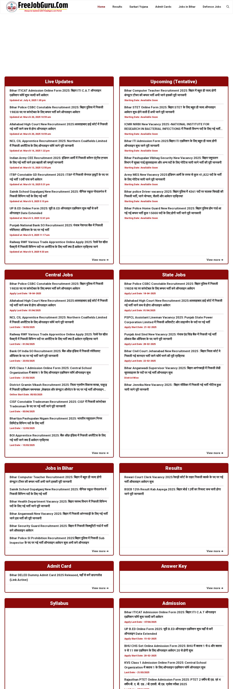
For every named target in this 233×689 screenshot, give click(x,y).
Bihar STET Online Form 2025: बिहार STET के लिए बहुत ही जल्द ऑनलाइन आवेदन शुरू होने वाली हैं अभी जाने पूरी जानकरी (170, 109)
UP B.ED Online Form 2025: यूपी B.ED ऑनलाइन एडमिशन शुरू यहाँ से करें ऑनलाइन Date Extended (54, 210)
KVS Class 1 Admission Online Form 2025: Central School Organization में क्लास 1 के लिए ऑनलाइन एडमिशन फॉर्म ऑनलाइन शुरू (51, 370)
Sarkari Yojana (138, 6)
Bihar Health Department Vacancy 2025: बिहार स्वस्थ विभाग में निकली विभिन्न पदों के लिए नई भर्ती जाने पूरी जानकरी (58, 504)
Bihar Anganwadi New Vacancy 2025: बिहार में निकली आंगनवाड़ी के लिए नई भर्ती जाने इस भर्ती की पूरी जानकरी (59, 516)
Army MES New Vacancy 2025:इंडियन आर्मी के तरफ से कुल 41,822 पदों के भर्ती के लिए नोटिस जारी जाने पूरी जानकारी (173, 177)
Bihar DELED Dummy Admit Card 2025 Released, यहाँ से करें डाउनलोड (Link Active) (56, 577)
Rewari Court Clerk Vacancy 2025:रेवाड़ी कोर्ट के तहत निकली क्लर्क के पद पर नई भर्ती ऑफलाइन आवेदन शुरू (173, 479)
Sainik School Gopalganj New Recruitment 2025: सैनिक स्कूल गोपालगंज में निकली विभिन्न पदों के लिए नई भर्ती (58, 194)
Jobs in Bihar (187, 6)
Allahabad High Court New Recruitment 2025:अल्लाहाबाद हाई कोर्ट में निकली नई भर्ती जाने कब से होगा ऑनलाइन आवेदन (59, 126)
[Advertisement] (116, 40)
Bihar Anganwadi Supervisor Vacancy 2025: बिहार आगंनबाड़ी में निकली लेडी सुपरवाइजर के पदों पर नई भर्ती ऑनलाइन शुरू (172, 370)
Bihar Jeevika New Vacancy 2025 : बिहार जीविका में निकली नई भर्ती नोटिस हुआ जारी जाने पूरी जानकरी (172, 387)
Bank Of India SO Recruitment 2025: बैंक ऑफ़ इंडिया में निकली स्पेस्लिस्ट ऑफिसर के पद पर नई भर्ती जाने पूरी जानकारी (55, 353)
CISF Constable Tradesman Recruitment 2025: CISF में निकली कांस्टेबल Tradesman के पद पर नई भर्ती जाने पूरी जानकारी (58, 404)
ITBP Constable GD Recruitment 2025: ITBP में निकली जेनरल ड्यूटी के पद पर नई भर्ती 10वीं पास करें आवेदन (59, 177)
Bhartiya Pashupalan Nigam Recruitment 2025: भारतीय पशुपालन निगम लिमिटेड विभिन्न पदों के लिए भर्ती (56, 421)
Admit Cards (163, 6)
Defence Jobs (212, 6)
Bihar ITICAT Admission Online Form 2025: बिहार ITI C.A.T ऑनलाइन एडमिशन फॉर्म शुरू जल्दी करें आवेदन (55, 93)
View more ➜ (100, 259)
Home (101, 6)
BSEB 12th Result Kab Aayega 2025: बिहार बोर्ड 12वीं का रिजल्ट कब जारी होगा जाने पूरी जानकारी (172, 491)
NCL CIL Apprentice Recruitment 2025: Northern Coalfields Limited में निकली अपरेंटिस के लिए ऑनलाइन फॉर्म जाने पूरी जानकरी (58, 143)
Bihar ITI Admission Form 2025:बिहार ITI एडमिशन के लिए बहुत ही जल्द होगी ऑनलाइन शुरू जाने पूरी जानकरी (170, 143)
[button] (228, 6)
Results (117, 6)
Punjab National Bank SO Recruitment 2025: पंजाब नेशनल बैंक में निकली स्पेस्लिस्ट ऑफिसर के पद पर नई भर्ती (56, 227)
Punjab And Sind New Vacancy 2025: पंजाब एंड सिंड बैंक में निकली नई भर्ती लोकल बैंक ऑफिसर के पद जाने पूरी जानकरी (170, 336)
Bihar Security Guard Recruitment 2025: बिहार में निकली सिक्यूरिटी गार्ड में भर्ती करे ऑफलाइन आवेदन (59, 528)
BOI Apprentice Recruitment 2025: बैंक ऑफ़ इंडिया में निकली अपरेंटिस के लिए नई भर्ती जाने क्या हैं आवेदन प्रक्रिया (58, 438)
